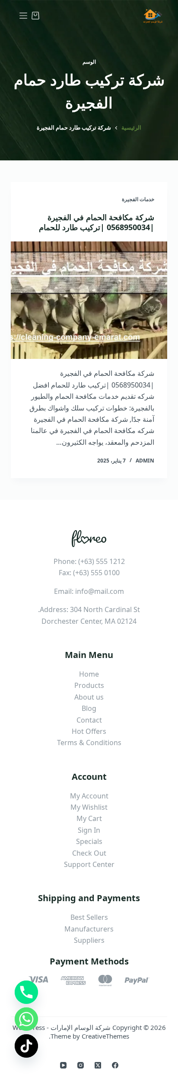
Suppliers (89, 940)
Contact (89, 720)
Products (89, 685)
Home (89, 674)
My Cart (89, 818)
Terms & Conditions (89, 742)
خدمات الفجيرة (138, 199)
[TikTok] (26, 1046)
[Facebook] (115, 1065)
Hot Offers (89, 731)
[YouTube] (63, 1065)
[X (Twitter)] (98, 1065)
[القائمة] (23, 16)
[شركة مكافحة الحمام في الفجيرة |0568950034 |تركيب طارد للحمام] (89, 300)
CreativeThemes (105, 1036)
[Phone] (26, 992)
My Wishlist (89, 807)
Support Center (89, 864)
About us (89, 697)
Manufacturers (89, 929)
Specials (89, 841)
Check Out (89, 853)
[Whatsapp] (26, 1019)
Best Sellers (89, 917)
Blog (89, 708)
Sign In (89, 830)
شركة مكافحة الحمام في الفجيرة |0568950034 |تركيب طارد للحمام (96, 222)
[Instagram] (80, 1065)
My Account (89, 796)
